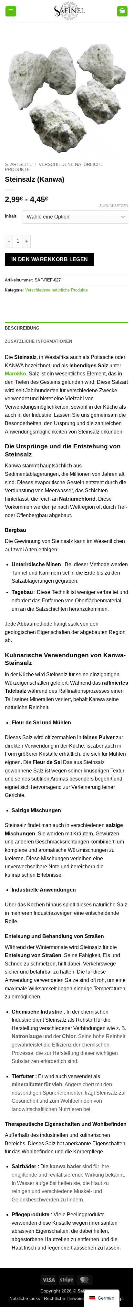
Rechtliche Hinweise (64, 1298)
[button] (10, 11)
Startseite (18, 164)
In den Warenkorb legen (49, 259)
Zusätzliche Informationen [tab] (38, 341)
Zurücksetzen (113, 206)
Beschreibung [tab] (22, 328)
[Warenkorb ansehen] (122, 11)
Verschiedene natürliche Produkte (56, 290)
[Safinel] (66, 11)
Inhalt (10, 216)
